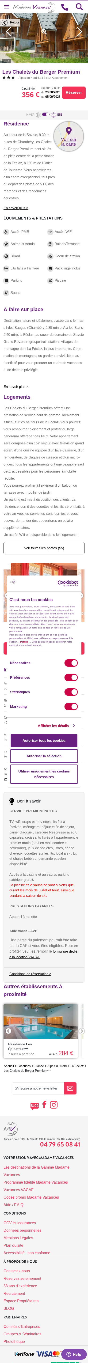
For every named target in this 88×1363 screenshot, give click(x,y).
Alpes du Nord (57, 1066)
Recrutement (14, 1293)
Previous (8, 1031)
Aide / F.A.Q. (14, 1205)
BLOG (9, 1308)
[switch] (71, 677)
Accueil (9, 1066)
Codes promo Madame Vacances (31, 1197)
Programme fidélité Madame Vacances (36, 1182)
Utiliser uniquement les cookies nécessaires (44, 774)
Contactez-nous (17, 1271)
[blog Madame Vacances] (35, 1106)
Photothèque (14, 1342)
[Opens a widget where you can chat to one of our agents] (74, 1355)
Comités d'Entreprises (22, 1327)
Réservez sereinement (22, 1278)
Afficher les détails (53, 726)
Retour (14, 22)
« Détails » (24, 641)
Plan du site (13, 1245)
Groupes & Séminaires (22, 1334)
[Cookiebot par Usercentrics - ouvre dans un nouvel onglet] (65, 583)
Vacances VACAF (19, 1190)
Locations (24, 1066)
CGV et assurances (20, 1223)
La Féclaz (77, 1066)
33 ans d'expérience (20, 1286)
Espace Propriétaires (21, 1301)
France (39, 1066)
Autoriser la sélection (44, 756)
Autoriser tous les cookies (44, 740)
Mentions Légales (18, 1238)
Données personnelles (22, 1230)
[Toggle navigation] (6, 6)
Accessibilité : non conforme (27, 1253)
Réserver (74, 93)
